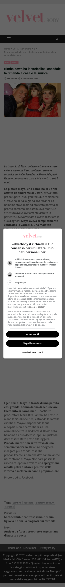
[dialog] (32, 293)
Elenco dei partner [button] (36, 307)
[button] (33, 282)
